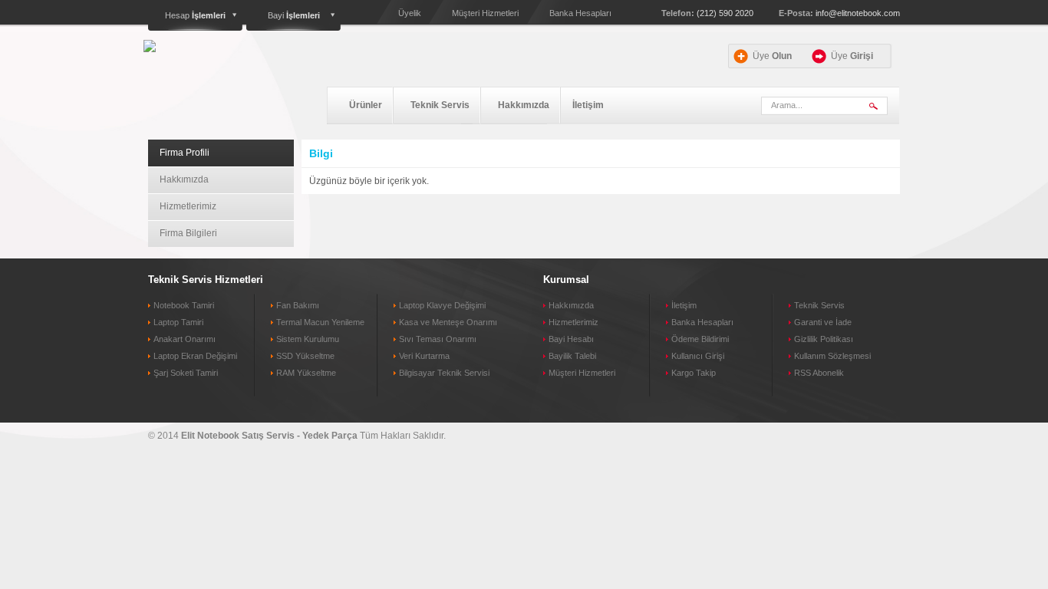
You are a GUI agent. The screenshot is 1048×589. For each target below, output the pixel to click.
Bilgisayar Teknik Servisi (444, 372)
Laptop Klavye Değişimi (442, 305)
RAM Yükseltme (306, 372)
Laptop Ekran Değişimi (195, 355)
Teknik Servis (440, 105)
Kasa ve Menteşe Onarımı (448, 322)
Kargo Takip (693, 372)
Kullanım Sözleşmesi (832, 355)
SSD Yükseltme (305, 355)
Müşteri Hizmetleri (485, 13)
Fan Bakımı (297, 305)
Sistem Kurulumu (307, 339)
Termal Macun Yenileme (320, 322)
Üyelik (409, 13)
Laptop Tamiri (178, 322)
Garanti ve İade (823, 322)
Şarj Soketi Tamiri (185, 372)
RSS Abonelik (819, 372)
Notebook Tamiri (183, 305)
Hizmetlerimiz (188, 206)
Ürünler (365, 105)
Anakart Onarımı (184, 339)
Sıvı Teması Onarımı (437, 339)
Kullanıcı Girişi (697, 355)
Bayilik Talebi (572, 355)
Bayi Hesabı (571, 339)
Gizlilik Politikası (823, 339)
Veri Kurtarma (424, 355)
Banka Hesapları (580, 13)
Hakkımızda (523, 105)
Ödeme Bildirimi (700, 339)
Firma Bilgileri (188, 233)
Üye (772, 56)
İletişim (588, 105)
